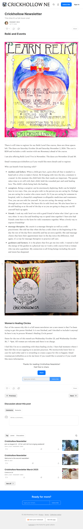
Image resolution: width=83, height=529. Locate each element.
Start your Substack (36, 520)
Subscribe (66, 4)
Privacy (41, 515)
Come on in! (9, 472)
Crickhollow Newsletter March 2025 (21, 469)
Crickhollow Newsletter (16, 441)
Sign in (76, 4)
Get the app (51, 520)
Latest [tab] (12, 435)
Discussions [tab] (20, 435)
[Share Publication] (58, 4)
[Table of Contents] (2, 265)
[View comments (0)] (14, 29)
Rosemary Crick (15, 22)
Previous (12, 396)
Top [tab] (7, 435)
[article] (41, 445)
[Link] (1, 34)
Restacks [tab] (18, 410)
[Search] (54, 4)
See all (8, 483)
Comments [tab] (9, 410)
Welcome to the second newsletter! (17, 458)
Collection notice (55, 515)
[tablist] (13, 410)
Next (72, 396)
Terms (47, 515)
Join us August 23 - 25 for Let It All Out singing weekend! (24, 444)
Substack (31, 525)
